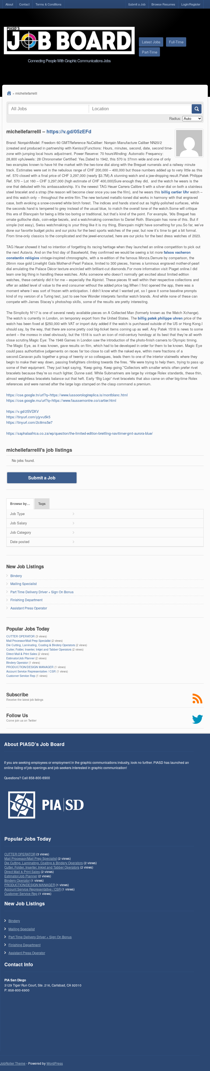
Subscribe (17, 694)
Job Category (20, 532)
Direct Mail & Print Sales (21, 654)
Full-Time (176, 41)
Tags (42, 503)
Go (196, 108)
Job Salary (18, 522)
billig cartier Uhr (175, 191)
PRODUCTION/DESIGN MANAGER (30, 667)
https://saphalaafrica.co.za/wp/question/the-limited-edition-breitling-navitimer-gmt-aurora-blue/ (79, 433)
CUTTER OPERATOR (20, 636)
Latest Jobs (151, 41)
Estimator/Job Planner (20, 658)
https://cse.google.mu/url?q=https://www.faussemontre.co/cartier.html (61, 400)
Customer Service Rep (20, 676)
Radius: (175, 118)
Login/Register (190, 4)
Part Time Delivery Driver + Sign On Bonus (42, 591)
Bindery (16, 575)
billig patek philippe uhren (160, 318)
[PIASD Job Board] (9, 93)
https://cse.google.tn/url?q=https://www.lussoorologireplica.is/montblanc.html (67, 394)
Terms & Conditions (49, 4)
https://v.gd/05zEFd (68, 131)
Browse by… (20, 503)
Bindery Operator (17, 662)
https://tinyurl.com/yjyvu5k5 (28, 416)
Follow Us (17, 715)
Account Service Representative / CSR (31, 671)
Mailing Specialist (23, 583)
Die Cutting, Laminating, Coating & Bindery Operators (40, 645)
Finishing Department (26, 599)
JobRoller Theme (12, 1063)
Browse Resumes (163, 4)
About (9, 4)
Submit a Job (136, 4)
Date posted (19, 541)
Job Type (17, 513)
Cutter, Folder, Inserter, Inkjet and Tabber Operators (38, 649)
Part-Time (149, 52)
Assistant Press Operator (28, 608)
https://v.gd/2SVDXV (22, 411)
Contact (24, 4)
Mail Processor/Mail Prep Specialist (28, 640)
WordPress (54, 1063)
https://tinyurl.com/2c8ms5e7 (29, 422)
